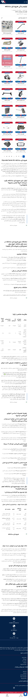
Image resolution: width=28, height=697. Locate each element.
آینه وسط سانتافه (21, 83)
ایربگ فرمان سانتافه (7, 150)
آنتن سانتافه (20, 66)
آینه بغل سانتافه (7, 66)
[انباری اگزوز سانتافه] (20, 110)
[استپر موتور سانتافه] (20, 93)
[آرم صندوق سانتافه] (20, 43)
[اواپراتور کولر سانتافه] (7, 110)
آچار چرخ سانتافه (21, 33)
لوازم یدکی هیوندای (17, 10)
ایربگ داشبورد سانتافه (21, 150)
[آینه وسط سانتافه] (20, 76)
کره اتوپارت (24, 10)
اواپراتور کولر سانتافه (7, 117)
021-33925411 (14, 630)
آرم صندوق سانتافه (20, 50)
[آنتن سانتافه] (20, 60)
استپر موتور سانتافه (21, 100)
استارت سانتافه (7, 83)
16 (11, 156)
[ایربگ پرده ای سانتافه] (7, 127)
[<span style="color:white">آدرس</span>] (14, 633)
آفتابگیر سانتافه (7, 50)
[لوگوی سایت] (4, 2)
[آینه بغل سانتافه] (7, 60)
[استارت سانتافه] (7, 76)
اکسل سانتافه (7, 100)
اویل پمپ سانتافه (21, 134)
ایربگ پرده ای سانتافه (7, 134)
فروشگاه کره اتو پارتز (8, 692)
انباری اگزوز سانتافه (20, 117)
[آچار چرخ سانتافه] (20, 26)
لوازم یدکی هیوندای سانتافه (21, 34)
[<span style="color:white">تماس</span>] (14, 626)
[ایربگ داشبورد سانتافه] (20, 144)
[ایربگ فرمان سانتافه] (7, 144)
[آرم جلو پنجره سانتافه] (7, 26)
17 (9, 156)
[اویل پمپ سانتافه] (20, 127)
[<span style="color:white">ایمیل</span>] (14, 618)
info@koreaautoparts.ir (14, 622)
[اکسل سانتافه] (7, 93)
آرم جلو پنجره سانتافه (7, 33)
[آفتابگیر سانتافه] (7, 43)
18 (6, 156)
